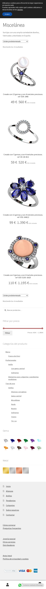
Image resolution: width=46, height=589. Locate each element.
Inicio (8, 486)
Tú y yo (14, 421)
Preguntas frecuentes (12, 528)
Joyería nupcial (9, 539)
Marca (8, 352)
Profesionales (11, 360)
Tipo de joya (10, 383)
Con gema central (18, 368)
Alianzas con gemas (18, 392)
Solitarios (15, 373)
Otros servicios (9, 542)
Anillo (10, 364)
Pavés (13, 404)
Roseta (14, 408)
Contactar (10, 515)
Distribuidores (9, 545)
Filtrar (7, 333)
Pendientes (11, 500)
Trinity (13, 417)
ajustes (20, 9)
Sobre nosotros (12, 510)
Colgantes (10, 505)
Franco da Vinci (14, 356)
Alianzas (9, 491)
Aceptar (7, 14)
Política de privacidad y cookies (16, 559)
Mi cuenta (7, 585)
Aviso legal (7, 555)
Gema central (16, 396)
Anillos (11, 388)
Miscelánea (15, 400)
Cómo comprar (9, 525)
